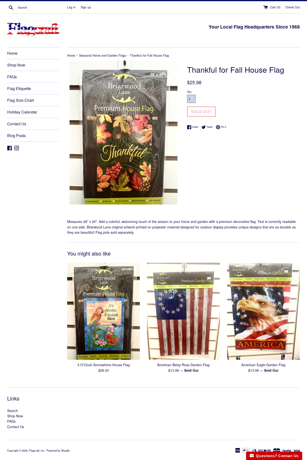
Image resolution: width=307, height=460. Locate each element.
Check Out (292, 7)
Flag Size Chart (20, 100)
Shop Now (16, 65)
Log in (71, 7)
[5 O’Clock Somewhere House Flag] (103, 311)
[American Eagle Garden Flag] (263, 311)
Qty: (189, 92)
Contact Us (16, 123)
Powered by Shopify (58, 450)
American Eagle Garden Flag (263, 364)
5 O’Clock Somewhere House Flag (103, 364)
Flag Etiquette (19, 88)
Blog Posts (16, 135)
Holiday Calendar (22, 112)
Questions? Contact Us (276, 456)
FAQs (12, 76)
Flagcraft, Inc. (37, 450)
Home (12, 53)
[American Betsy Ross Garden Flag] (183, 311)
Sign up (86, 7)
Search (12, 410)
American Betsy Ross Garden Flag (183, 364)
